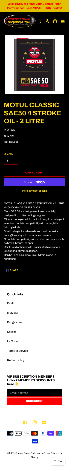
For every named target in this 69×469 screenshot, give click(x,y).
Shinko (11, 331)
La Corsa (12, 341)
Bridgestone (14, 322)
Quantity (8, 154)
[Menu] (63, 21)
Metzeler (12, 312)
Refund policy (15, 360)
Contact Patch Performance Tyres (32, 453)
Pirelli (10, 303)
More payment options (34, 191)
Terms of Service (17, 350)
